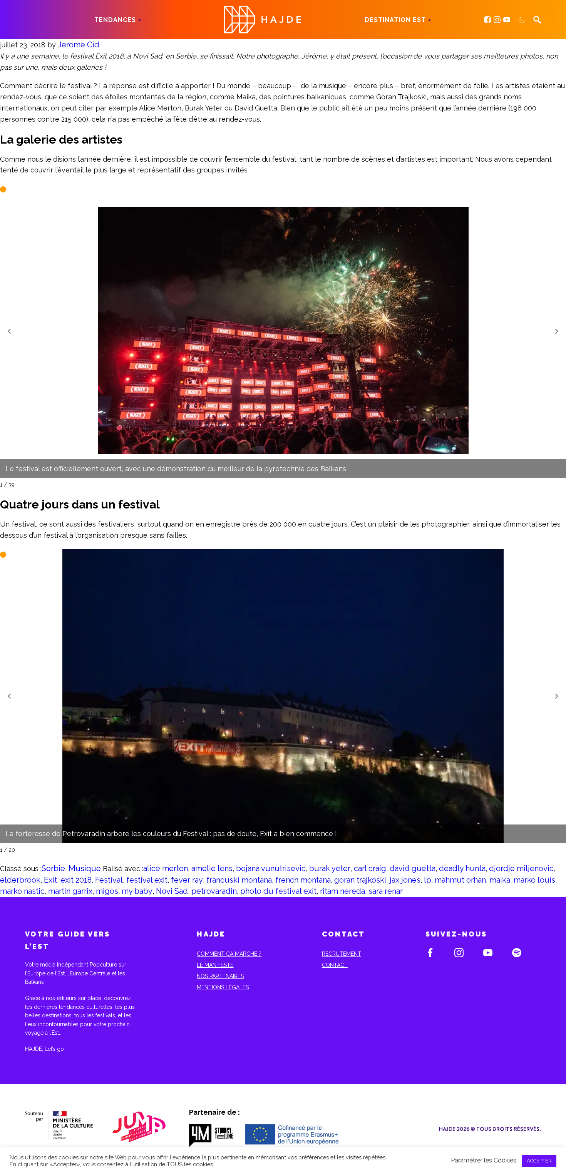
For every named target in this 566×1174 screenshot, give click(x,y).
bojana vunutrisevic (271, 868)
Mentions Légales (223, 987)
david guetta (412, 868)
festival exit (146, 880)
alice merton (165, 868)
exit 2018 (76, 880)
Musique (85, 868)
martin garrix (70, 891)
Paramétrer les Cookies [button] (483, 1160)
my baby (137, 891)
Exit (50, 880)
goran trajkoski (360, 880)
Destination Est (395, 19)
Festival (109, 880)
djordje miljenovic (521, 868)
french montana (303, 880)
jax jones (405, 880)
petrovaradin (214, 891)
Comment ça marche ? (229, 954)
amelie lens (212, 868)
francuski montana (239, 880)
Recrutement (341, 954)
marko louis (534, 880)
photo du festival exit (278, 891)
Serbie (53, 868)
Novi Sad (172, 891)
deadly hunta (462, 868)
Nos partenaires (220, 976)
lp (427, 880)
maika (499, 880)
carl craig (370, 868)
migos (107, 891)
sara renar (385, 891)
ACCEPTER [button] (539, 1161)
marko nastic (22, 891)
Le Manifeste (215, 965)
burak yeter (329, 868)
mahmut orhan (460, 880)
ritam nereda (342, 891)
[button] (9, 331)
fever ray (187, 880)
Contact (335, 965)
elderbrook (20, 880)
